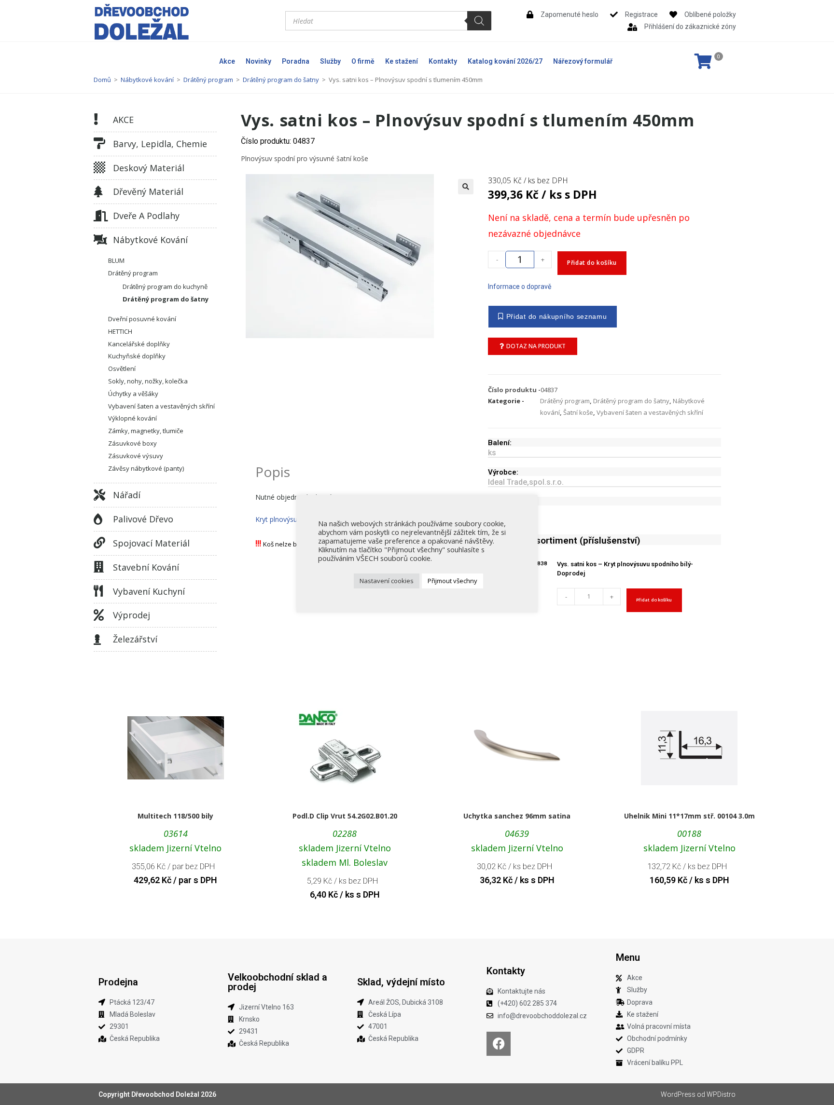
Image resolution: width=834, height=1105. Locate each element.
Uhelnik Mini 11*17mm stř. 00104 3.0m (689, 815)
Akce (227, 61)
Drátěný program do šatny (281, 79)
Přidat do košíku (592, 263)
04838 (538, 563)
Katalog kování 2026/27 (505, 61)
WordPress (678, 1094)
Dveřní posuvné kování (142, 318)
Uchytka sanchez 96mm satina (516, 815)
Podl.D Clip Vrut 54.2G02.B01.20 (344, 815)
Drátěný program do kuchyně (165, 286)
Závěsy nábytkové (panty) (146, 468)
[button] (465, 186)
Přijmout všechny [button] (452, 580)
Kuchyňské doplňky (137, 356)
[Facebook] (498, 1044)
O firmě (363, 61)
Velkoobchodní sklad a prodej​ (277, 982)
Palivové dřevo (143, 519)
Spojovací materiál (151, 543)
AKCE (123, 119)
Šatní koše (578, 412)
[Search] (479, 20)
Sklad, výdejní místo (401, 982)
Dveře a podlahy (146, 215)
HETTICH (120, 331)
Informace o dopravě (519, 286)
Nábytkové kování (147, 79)
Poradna (295, 61)
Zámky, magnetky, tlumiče (145, 430)
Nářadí (126, 495)
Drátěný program (208, 79)
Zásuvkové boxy (132, 443)
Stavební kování (146, 567)
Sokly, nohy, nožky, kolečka (148, 381)
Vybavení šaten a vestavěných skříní (161, 406)
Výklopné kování (132, 418)
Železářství (135, 639)
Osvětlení (122, 368)
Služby (330, 61)
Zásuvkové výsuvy (135, 455)
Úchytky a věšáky (133, 393)
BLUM (116, 260)
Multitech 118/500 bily (175, 815)
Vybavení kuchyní (149, 591)
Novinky (258, 61)
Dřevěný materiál (148, 191)
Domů (102, 79)
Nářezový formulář (582, 61)
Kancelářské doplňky (139, 344)
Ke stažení (401, 61)
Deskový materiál (148, 168)
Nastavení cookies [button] (387, 580)
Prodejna (118, 982)
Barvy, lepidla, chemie (160, 144)
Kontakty (443, 61)
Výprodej (131, 615)
